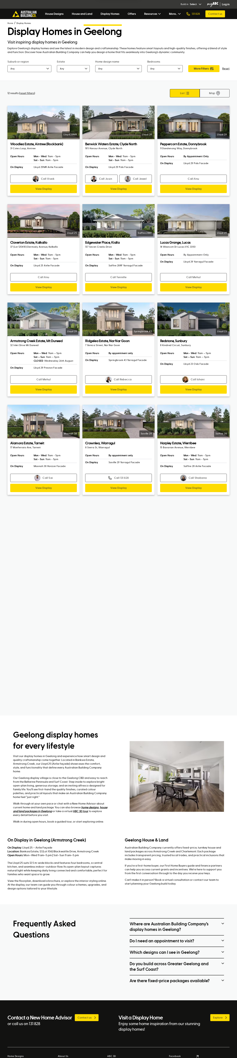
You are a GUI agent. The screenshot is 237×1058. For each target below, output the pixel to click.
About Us (63, 1056)
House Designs (54, 13)
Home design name (107, 61)
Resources (150, 13)
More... (173, 13)
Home (10, 23)
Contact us (215, 13)
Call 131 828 (121, 477)
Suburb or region (18, 61)
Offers (132, 13)
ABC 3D (111, 1056)
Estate (61, 61)
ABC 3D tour (80, 811)
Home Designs (15, 1056)
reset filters (27, 93)
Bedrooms (153, 61)
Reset (226, 68)
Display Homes (110, 13)
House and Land (82, 13)
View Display (43, 188)
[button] (29, 68)
